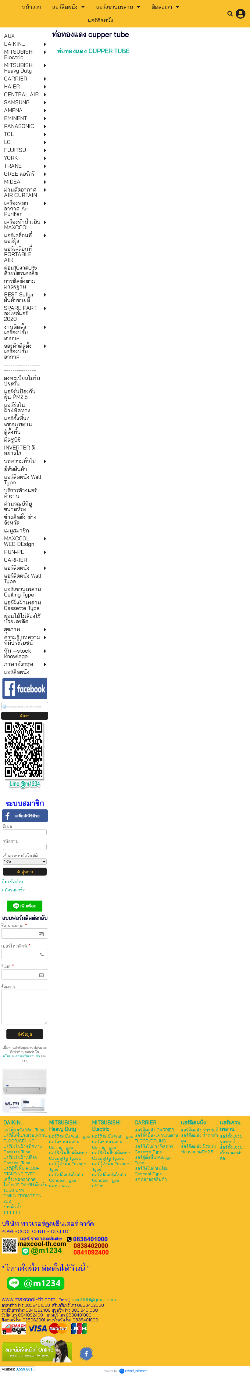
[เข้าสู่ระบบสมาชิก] (240, 14)
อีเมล (7, 826)
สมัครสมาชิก (13, 890)
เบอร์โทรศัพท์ (15, 946)
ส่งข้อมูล (24, 1034)
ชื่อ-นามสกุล (14, 925)
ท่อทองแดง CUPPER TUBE (93, 51)
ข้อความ (8, 987)
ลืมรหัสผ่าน (12, 881)
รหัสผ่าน (11, 841)
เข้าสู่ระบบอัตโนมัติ (20, 855)
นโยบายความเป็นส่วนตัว (21, 1056)
